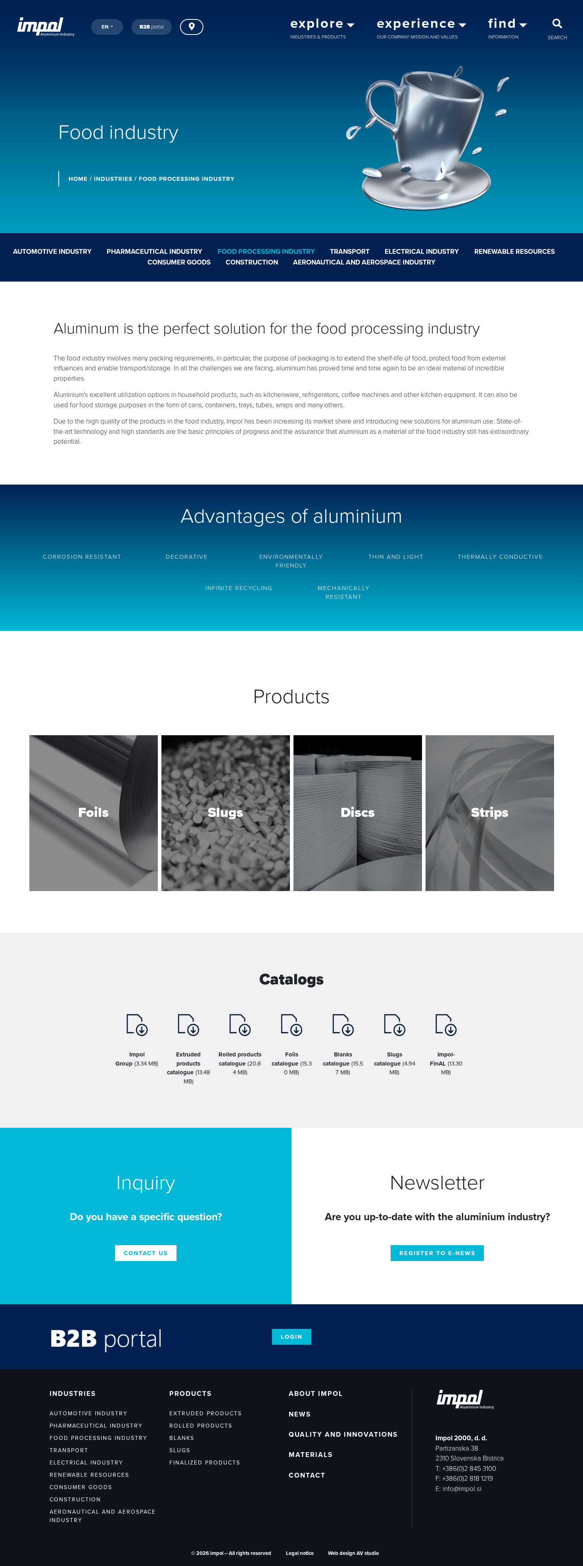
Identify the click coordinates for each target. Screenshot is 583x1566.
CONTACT (307, 1475)
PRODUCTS (190, 1394)
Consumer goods (179, 262)
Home (78, 178)
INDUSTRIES (113, 178)
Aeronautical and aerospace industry (364, 262)
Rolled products (200, 1425)
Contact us (146, 1253)
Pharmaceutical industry (154, 251)
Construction (252, 262)
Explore (93, 843)
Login (292, 1336)
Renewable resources (514, 251)
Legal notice (300, 1553)
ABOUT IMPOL (316, 1394)
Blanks (181, 1438)
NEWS (300, 1414)
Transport (350, 251)
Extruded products (205, 1413)
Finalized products (204, 1462)
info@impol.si (462, 1489)
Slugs (179, 1450)
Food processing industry (266, 251)
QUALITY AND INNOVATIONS (343, 1434)
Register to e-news (437, 1253)
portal (152, 27)
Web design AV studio (353, 1553)
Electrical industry (422, 251)
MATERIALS (311, 1455)
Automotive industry (52, 251)
